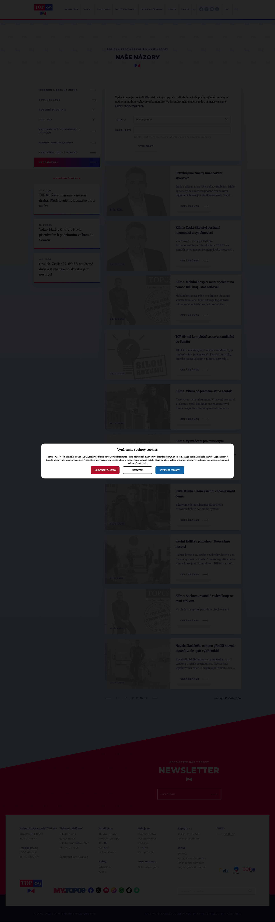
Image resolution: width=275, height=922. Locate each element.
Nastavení (137, 470)
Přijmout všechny (170, 470)
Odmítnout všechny (105, 470)
